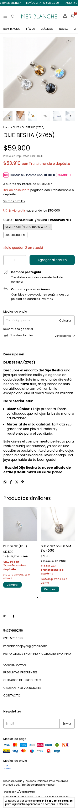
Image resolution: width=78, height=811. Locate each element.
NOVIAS (63, 29)
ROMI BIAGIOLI (11, 29)
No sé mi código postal (18, 329)
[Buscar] (13, 16)
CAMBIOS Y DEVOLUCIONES (22, 688)
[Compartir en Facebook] (11, 482)
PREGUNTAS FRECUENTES (20, 672)
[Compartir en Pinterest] (22, 482)
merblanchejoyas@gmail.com (25, 646)
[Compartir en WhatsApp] (5, 482)
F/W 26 (30, 29)
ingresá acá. (11, 784)
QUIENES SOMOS (14, 665)
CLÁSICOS (47, 29)
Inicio (6, 127)
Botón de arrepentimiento (38, 784)
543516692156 (13, 631)
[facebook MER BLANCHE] (13, 616)
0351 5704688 (13, 638)
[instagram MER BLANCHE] (4, 616)
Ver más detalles (14, 201)
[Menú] (5, 16)
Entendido (63, 804)
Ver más (47, 299)
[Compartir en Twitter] (17, 482)
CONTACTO (11, 695)
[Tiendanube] (19, 792)
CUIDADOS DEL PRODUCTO (22, 680)
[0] (72, 16)
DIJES (16, 127)
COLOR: (37, 220)
